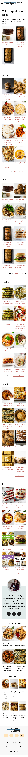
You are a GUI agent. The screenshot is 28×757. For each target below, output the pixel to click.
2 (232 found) (20, 574)
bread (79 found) (19, 476)
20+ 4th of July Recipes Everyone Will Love (7, 506)
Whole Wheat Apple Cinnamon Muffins (8, 97)
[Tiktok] (22, 735)
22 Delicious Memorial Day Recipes (20, 506)
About (8, 742)
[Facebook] (14, 614)
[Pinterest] (19, 614)
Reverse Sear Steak (20, 349)
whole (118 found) (19, 171)
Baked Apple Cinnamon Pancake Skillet (20, 222)
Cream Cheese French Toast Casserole (7, 165)
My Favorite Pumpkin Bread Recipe (20, 44)
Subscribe (19, 747)
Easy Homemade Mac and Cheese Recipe (20, 120)
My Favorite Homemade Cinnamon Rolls (7, 142)
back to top (14, 751)
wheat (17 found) (19, 273)
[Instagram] (9, 614)
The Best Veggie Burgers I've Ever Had (20, 267)
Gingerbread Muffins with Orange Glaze (20, 469)
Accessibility (9, 747)
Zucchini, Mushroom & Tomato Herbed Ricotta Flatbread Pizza (20, 326)
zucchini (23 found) (18, 376)
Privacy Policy (17, 742)
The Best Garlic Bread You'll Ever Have (8, 426)
